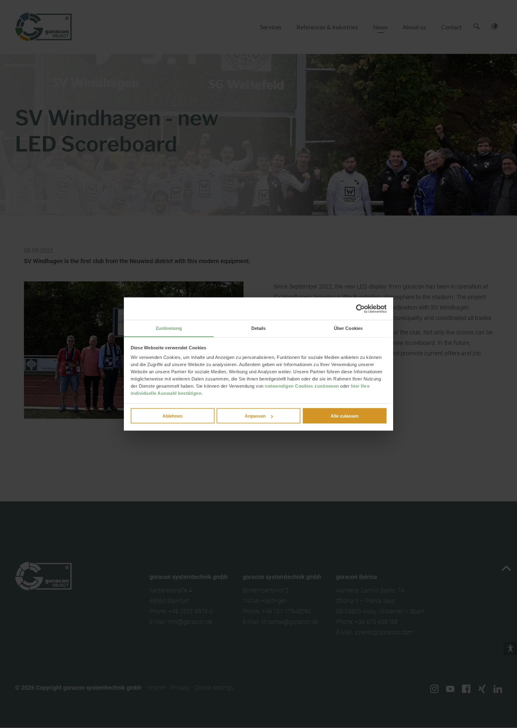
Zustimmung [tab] (169, 328)
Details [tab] (258, 328)
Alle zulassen (344, 415)
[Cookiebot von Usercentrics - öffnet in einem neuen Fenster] (360, 308)
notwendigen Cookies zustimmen (302, 386)
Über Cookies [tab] (348, 328)
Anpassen (255, 415)
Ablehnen (172, 415)
